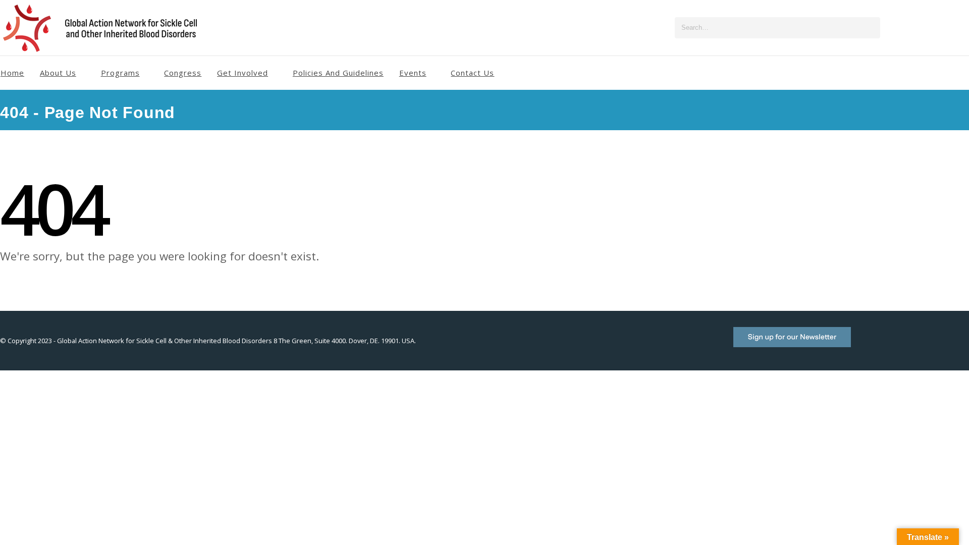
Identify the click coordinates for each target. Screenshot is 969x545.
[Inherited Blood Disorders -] (103, 30)
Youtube (915, 345)
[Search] (870, 27)
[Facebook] (895, 28)
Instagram (937, 345)
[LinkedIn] (961, 28)
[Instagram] (945, 28)
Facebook (869, 345)
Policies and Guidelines (338, 73)
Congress (182, 73)
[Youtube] (928, 28)
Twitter (892, 345)
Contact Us (472, 73)
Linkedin (960, 345)
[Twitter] (911, 28)
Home (12, 73)
